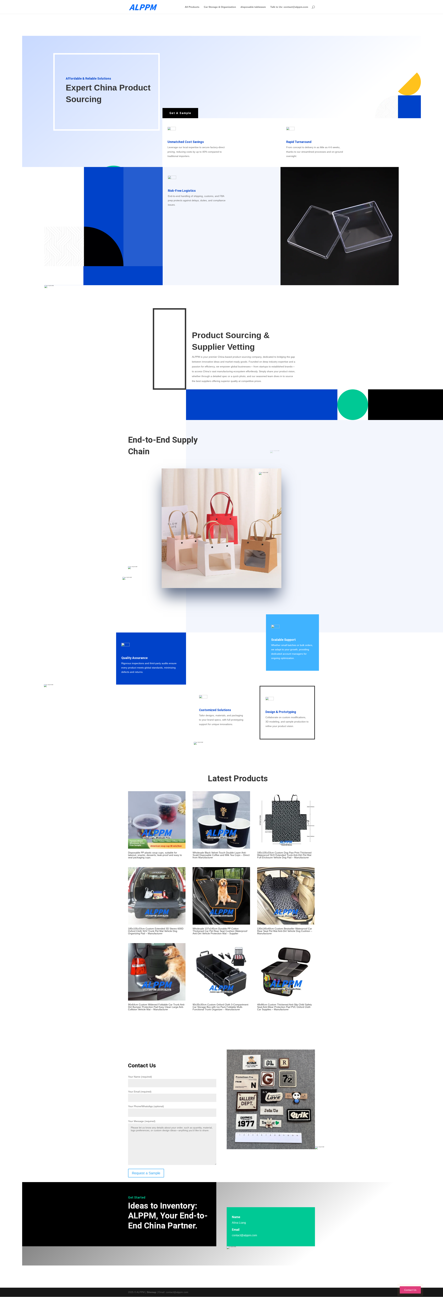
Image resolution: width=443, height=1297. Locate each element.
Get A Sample (180, 113)
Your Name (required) (140, 1076)
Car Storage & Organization (220, 7)
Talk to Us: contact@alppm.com (289, 7)
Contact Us (410, 1290)
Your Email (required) (139, 1091)
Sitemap (151, 1292)
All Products (192, 7)
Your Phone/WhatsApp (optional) (146, 1106)
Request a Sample (146, 1173)
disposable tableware (253, 7)
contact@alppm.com (244, 1235)
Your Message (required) (141, 1121)
